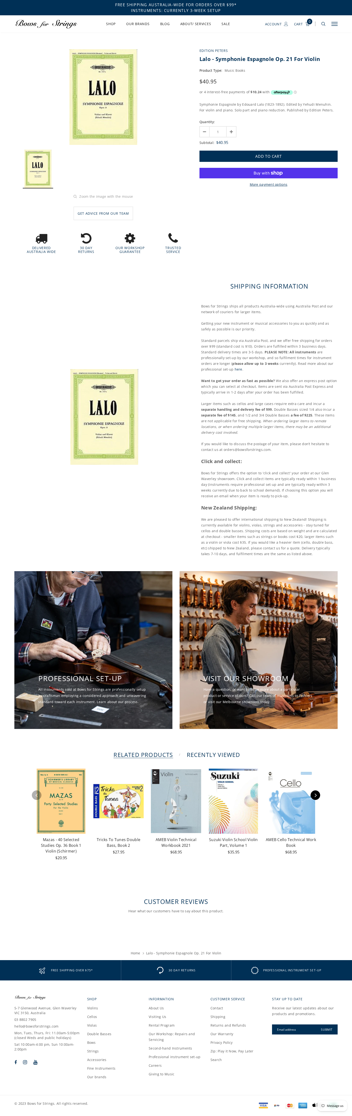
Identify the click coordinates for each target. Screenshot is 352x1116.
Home (135, 953)
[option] (103, 97)
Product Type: (210, 70)
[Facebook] (15, 1062)
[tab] (142, 754)
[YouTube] (35, 1062)
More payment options (269, 184)
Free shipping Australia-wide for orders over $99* (176, 4)
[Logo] (50, 24)
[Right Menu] (334, 24)
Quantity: (207, 122)
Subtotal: (207, 142)
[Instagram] (25, 1062)
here (238, 369)
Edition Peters (213, 50)
